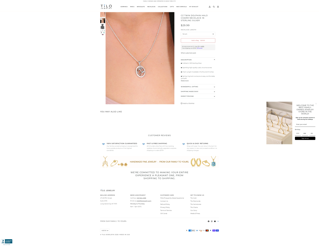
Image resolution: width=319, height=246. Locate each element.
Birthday (297, 129)
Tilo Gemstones (195, 204)
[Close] (316, 104)
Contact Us (164, 201)
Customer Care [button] (167, 195)
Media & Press (195, 213)
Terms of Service (166, 210)
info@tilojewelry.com (144, 201)
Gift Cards (163, 213)
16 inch (185, 34)
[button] (124, 6)
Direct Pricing (187, 96)
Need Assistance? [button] (138, 195)
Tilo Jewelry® (108, 234)
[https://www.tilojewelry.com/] (218, 221)
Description (186, 60)
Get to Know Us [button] (197, 195)
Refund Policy (165, 204)
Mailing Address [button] (107, 195)
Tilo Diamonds (195, 201)
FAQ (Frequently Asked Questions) (172, 198)
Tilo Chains (194, 207)
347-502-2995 (141, 198)
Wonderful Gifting (189, 86)
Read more (185, 80)
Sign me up (305, 138)
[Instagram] (212, 221)
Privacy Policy (165, 207)
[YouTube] (215, 221)
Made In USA (124, 234)
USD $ (104, 230)
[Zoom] (108, 101)
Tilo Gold (193, 198)
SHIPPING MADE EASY (189, 91)
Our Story (193, 210)
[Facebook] (208, 221)
